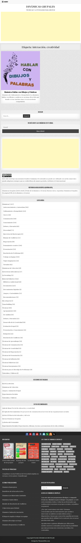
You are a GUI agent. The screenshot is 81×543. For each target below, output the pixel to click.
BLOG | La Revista (8, 383)
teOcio (4, 415)
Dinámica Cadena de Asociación (12, 512)
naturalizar (45, 462)
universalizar (58, 472)
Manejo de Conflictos (10, 238)
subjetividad (71, 469)
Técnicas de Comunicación (11, 345)
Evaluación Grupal (9, 326)
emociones (53, 454)
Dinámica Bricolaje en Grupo (12, 520)
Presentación (7, 249)
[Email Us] (44, 434)
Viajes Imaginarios (9, 261)
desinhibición (70, 452)
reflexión (59, 467)
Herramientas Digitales (11, 289)
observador (61, 462)
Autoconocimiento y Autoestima (14, 207)
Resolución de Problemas (11, 253)
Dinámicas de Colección (10, 268)
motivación (71, 459)
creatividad (45, 452)
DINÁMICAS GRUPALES (40, 6)
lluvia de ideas (62, 459)
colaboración (46, 447)
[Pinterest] (30, 434)
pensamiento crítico (48, 464)
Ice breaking (6, 275)
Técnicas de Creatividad (10, 348)
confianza (45, 449)
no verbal (53, 462)
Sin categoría (6, 301)
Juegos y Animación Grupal (11, 391)
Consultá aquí (22, 476)
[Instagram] (33, 434)
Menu (6, 2)
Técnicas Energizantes (10, 366)
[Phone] (47, 434)
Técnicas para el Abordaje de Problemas (15, 369)
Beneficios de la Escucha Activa (12, 491)
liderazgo (53, 459)
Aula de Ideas (6, 408)
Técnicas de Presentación (11, 355)
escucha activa (68, 454)
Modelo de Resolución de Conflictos (14, 504)
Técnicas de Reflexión (9, 359)
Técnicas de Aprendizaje (10, 341)
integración (71, 457)
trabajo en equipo (47, 472)
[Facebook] (27, 434)
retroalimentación (47, 469)
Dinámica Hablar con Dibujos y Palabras (20, 92)
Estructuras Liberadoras (10, 272)
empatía (60, 454)
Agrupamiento (8, 311)
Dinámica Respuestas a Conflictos (13, 525)
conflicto (52, 449)
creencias (53, 452)
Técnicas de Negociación (10, 352)
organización (71, 462)
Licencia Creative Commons (27, 179)
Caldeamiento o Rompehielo (12, 211)
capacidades (66, 444)
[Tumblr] (40, 434)
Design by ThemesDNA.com (40, 541)
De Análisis (7, 315)
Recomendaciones (9, 297)
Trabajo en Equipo (9, 257)
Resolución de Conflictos (11, 338)
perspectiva (73, 464)
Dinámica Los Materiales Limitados (14, 495)
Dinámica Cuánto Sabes (10, 500)
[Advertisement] (40, 26)
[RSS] (50, 434)
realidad (52, 467)
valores (66, 472)
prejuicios (45, 467)
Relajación (6, 334)
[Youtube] (37, 434)
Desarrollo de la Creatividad (12, 322)
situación (62, 469)
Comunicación (8, 219)
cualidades (61, 452)
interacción (45, 459)
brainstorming (57, 444)
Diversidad (7, 230)
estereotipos (46, 457)
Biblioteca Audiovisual (10, 282)
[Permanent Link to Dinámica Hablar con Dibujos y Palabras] (20, 70)
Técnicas (5, 308)
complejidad (64, 447)
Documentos (7, 286)
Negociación (7, 242)
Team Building (7, 304)
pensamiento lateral (62, 464)
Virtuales (6, 264)
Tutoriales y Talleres (9, 373)
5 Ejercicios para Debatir (10, 508)
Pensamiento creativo (10, 245)
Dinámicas (5, 204)
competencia (55, 447)
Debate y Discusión (9, 226)
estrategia (54, 457)
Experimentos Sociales (10, 394)
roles (56, 469)
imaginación (63, 457)
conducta (73, 447)
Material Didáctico (8, 279)
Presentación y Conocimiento (13, 330)
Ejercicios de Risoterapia (11, 234)
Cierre (5, 215)
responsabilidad (68, 467)
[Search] (54, 434)
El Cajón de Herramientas (11, 412)
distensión (45, 454)
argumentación (46, 444)
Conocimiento (8, 222)
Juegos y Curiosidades (11, 293)
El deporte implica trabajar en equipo (15, 516)
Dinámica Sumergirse (9, 487)
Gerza (4, 419)
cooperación (68, 449)
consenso (60, 449)
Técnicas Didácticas (8, 362)
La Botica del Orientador (10, 422)
